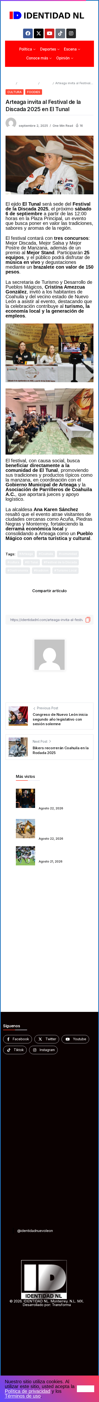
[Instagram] (71, 33)
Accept (85, 1389)
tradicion (42, 570)
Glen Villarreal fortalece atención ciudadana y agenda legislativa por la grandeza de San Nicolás (59, 795)
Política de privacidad (27, 1391)
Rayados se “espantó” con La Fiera (60, 852)
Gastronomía (19, 570)
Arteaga (27, 554)
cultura (14, 562)
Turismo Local (66, 570)
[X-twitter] (38, 33)
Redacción (27, 121)
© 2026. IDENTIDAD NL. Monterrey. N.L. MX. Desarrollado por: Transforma (47, 1303)
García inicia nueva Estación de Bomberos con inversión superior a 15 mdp (60, 825)
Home (10, 83)
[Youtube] (49, 33)
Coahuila (47, 554)
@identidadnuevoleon (35, 1230)
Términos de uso (23, 1396)
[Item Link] (25, 798)
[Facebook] (28, 33)
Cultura (46, 83)
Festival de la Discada (61, 562)
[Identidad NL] (49, 15)
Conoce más (28, 83)
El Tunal (32, 562)
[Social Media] (17, 1039)
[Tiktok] (60, 33)
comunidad (69, 554)
